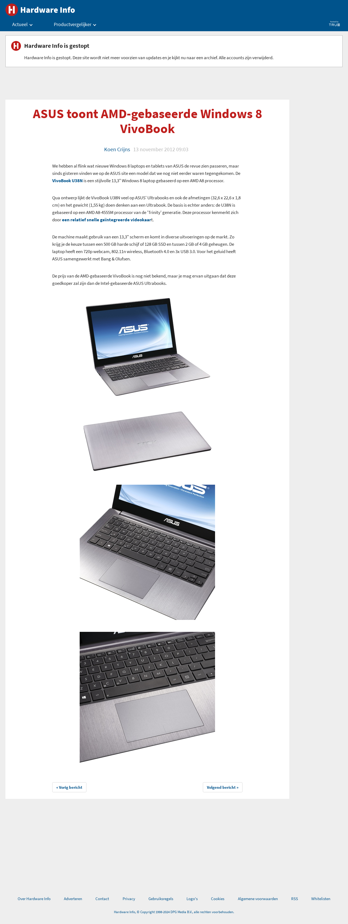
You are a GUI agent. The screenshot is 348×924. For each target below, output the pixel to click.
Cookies (217, 898)
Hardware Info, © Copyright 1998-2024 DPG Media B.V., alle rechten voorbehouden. (174, 912)
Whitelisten (320, 898)
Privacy (129, 898)
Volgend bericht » (222, 787)
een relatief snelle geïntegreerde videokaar (106, 220)
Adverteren (73, 898)
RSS (294, 898)
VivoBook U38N (67, 181)
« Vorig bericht (69, 787)
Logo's (192, 898)
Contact (102, 898)
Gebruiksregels (160, 898)
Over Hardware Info (34, 898)
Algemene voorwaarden (258, 898)
